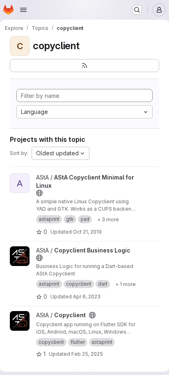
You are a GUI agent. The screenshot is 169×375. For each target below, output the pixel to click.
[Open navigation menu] (23, 9)
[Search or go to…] (137, 10)
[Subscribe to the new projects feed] (84, 65)
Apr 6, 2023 (86, 296)
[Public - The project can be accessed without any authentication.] (39, 193)
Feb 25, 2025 (87, 354)
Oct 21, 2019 (87, 232)
